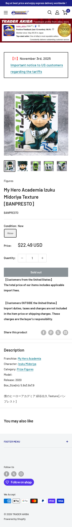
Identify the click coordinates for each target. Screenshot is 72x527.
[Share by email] (65, 332)
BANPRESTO (11, 212)
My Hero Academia (29, 358)
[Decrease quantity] (22, 258)
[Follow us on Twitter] (14, 474)
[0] (65, 12)
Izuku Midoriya (27, 364)
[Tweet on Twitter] (58, 332)
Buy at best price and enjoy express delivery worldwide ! (36, 3)
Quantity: (10, 258)
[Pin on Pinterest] (51, 332)
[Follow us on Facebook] (6, 474)
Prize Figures (25, 369)
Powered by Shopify (15, 518)
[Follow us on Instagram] (21, 474)
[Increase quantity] (42, 258)
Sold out (36, 272)
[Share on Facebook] (43, 332)
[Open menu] (6, 12)
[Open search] (50, 12)
